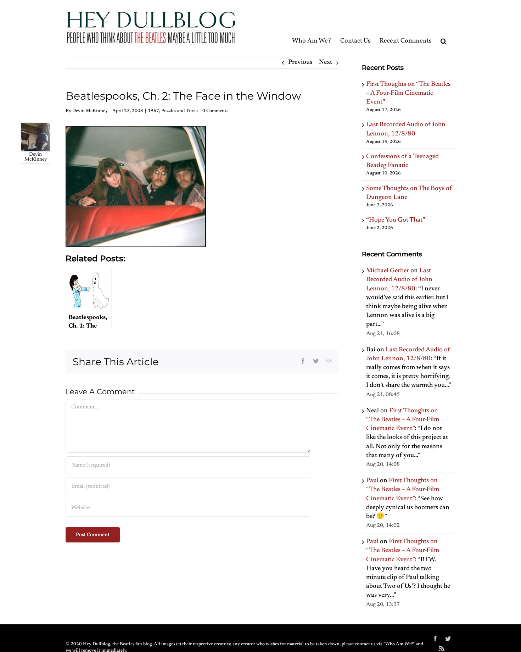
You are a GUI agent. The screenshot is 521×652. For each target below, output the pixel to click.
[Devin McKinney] (35, 127)
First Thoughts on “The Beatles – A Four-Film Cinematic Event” (408, 93)
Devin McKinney (90, 110)
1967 (153, 110)
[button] (444, 27)
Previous (300, 62)
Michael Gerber (387, 271)
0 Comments (215, 110)
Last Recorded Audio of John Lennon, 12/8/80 (399, 280)
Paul (372, 481)
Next (325, 62)
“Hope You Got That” (395, 220)
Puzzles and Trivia (179, 110)
